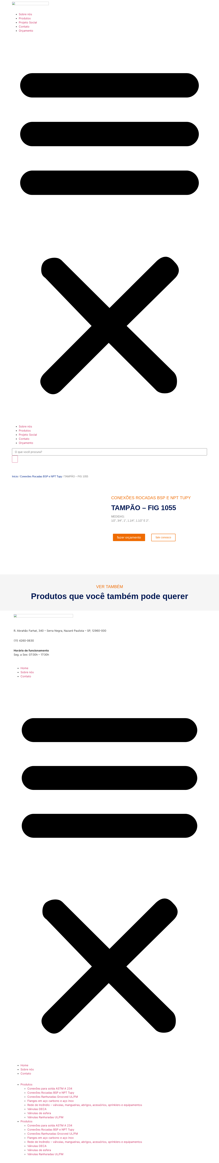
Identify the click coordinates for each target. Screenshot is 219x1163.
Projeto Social (28, 22)
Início (15, 476)
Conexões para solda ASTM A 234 (49, 1088)
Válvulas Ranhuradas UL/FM (45, 1117)
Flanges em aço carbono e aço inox (50, 1101)
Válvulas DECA (37, 1109)
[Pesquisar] (15, 459)
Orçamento (26, 30)
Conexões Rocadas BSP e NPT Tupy (41, 476)
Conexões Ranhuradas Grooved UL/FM (52, 1096)
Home (24, 668)
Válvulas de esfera (39, 1113)
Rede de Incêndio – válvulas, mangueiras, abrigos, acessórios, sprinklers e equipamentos (84, 1105)
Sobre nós (25, 14)
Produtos (25, 18)
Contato (24, 26)
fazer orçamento (129, 537)
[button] (109, 228)
